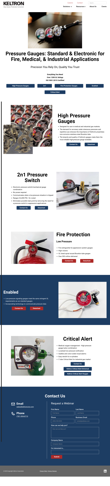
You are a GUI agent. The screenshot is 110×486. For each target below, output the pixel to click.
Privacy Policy (43, 471)
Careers (70, 3)
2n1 (44, 86)
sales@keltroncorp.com (25, 407)
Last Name (80, 409)
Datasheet (91, 144)
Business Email (81, 417)
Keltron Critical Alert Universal (78, 369)
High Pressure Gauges (20, 86)
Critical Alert (55, 92)
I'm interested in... (57, 448)
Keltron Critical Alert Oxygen (77, 374)
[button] (66, 6)
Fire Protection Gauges (68, 86)
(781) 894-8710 (22, 416)
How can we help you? (59, 425)
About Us (93, 6)
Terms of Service (52, 471)
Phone (53, 417)
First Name (55, 409)
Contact (80, 3)
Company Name (57, 440)
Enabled (95, 86)
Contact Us (73, 144)
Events (104, 6)
